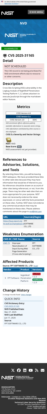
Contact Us (16, 396)
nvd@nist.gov (35, 211)
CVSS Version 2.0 (17, 120)
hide (35, 266)
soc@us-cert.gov (39, 406)
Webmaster (5, 396)
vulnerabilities (11, 48)
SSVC (35, 120)
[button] (36, 12)
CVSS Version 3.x (23, 116)
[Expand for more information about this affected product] (5, 278)
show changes (26, 295)
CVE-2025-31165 (11, 306)
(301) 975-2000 (7, 393)
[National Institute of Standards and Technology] (17, 378)
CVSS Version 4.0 (23, 113)
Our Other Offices (29, 396)
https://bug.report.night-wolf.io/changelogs (12, 222)
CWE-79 (6, 243)
